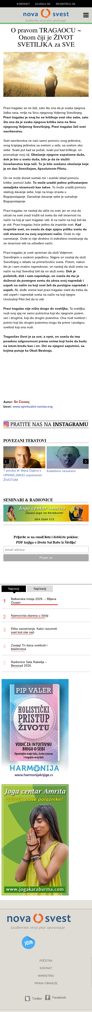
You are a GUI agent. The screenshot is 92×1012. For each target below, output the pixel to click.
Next (86, 461)
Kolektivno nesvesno (61, 471)
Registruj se (65, 4)
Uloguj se (42, 4)
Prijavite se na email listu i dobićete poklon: (46, 537)
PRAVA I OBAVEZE (46, 983)
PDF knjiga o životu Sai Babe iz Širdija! (46, 543)
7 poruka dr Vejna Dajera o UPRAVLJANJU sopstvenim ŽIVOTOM (22, 475)
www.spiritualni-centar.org (33, 406)
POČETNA (46, 960)
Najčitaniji (40, 588)
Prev (6, 461)
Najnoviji (13, 588)
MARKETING (46, 975)
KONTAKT (46, 968)
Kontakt (23, 4)
